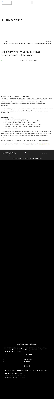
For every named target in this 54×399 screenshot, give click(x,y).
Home (26, 20)
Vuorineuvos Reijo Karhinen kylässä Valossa (15, 96)
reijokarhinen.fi (44, 144)
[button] (32, 2)
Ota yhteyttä (44, 153)
